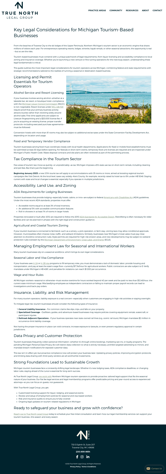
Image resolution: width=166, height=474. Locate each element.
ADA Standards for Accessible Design (97, 217)
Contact (157, 10)
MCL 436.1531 (57, 107)
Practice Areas (97, 10)
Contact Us (156, 468)
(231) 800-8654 (83, 452)
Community (115, 10)
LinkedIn (87, 457)
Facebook (77, 457)
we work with (45, 376)
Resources (132, 10)
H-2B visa (45, 263)
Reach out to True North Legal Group (31, 414)
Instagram (82, 457)
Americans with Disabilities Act (118, 197)
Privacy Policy (75, 467)
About (145, 10)
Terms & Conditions (89, 467)
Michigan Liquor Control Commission (39, 104)
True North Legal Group (20, 10)
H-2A (35, 263)
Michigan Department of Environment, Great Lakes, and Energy (74, 240)
